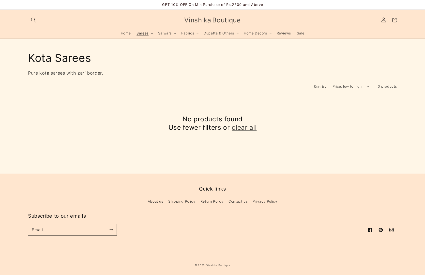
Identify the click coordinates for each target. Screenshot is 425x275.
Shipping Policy (181, 201)
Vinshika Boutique (218, 265)
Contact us (237, 201)
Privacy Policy (265, 201)
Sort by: (320, 86)
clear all (244, 127)
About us (155, 201)
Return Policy (212, 201)
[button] (33, 20)
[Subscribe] (111, 229)
